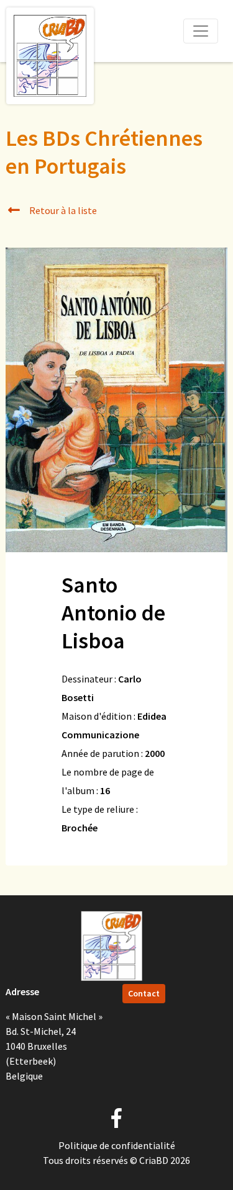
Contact (144, 993)
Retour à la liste (62, 210)
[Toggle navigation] (200, 31)
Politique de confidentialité (116, 1145)
